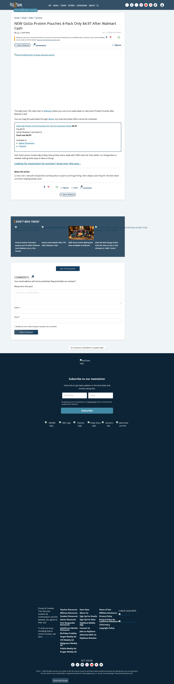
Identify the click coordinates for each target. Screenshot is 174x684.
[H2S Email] (115, 37)
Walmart (48, 111)
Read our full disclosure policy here (48, 40)
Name (17, 307)
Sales (31, 17)
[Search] (97, 5)
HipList (118, 45)
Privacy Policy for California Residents (108, 620)
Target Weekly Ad (68, 637)
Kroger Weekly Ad (68, 652)
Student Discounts (69, 616)
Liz (18, 32)
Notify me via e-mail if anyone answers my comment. (36, 326)
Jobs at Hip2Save (87, 631)
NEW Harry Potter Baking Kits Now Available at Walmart (81, 243)
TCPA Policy (104, 625)
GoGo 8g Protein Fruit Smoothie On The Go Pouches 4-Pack (44, 126)
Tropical (22, 146)
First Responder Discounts (67, 624)
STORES (71, 5)
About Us (84, 613)
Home (17, 17)
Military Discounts (69, 613)
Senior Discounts (68, 620)
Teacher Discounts (68, 610)
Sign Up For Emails (88, 616)
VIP (49, 5)
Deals (24, 17)
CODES (63, 5)
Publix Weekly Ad (68, 648)
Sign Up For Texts (88, 620)
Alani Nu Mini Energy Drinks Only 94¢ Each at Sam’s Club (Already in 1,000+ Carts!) (106, 245)
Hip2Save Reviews (88, 638)
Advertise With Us (88, 635)
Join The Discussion (67, 268)
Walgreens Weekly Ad (68, 644)
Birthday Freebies (68, 633)
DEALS (55, 5)
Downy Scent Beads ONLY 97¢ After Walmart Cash (54, 243)
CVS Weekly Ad (67, 640)
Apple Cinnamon (26, 143)
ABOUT (92, 5)
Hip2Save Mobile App (87, 624)
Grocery (38, 17)
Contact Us (85, 628)
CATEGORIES (81, 5)
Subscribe (87, 410)
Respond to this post (23, 286)
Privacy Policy (105, 616)
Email (17, 317)
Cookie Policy (49, 636)
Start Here (84, 610)
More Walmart (23, 45)
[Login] (162, 5)
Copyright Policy (106, 628)
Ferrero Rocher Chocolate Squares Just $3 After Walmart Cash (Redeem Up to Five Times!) (27, 246)
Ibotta (51, 119)
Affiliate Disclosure (108, 613)
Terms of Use (105, 610)
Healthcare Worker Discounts (69, 629)
